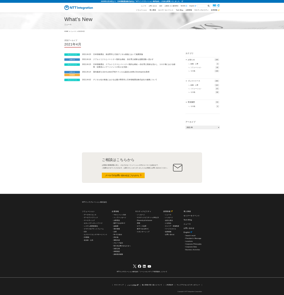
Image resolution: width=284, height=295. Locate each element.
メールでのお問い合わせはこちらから (122, 175)
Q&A (160, 6)
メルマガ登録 (131, 285)
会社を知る (169, 220)
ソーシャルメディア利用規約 (150, 271)
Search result (190, 235)
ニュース (143, 6)
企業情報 (189, 10)
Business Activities (192, 250)
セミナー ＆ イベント (166, 10)
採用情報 (214, 10)
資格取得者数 (118, 254)
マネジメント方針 (120, 215)
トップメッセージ (120, 217)
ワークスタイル (170, 229)
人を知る (168, 223)
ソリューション (141, 10)
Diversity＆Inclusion (144, 220)
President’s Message (193, 238)
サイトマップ (119, 285)
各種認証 (117, 251)
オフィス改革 (141, 226)
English (191, 6)
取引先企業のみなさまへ (122, 246)
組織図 (116, 226)
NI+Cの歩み (118, 234)
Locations (189, 241)
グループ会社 (118, 243)
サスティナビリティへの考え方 (148, 217)
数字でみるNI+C (119, 223)
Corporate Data (191, 247)
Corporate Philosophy (193, 244)
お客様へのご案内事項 (171, 6)
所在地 (116, 237)
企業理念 (117, 220)
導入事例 (153, 10)
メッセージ (141, 215)
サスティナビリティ (201, 10)
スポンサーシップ (143, 232)
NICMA (183, 6)
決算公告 (117, 248)
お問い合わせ (153, 6)
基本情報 (117, 229)
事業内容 (117, 240)
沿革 (115, 232)
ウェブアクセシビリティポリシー (188, 285)
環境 (138, 223)
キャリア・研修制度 (172, 226)
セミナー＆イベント (192, 216)
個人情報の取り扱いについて (152, 285)
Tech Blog (179, 10)
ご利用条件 (169, 285)
